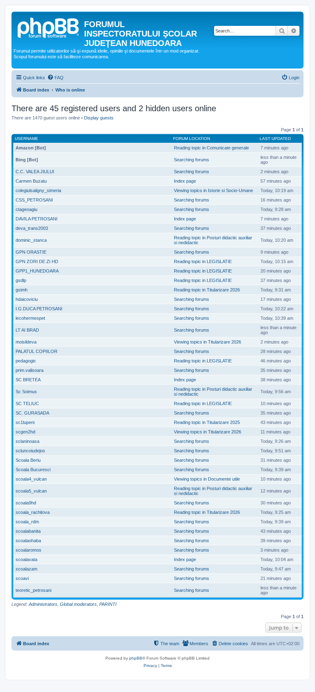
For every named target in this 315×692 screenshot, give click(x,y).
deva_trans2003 (32, 228)
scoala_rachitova (33, 512)
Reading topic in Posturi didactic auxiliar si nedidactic (213, 240)
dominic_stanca (31, 240)
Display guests (99, 117)
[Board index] (49, 27)
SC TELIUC (27, 403)
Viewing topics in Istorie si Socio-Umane (213, 190)
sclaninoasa (27, 441)
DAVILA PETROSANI (36, 218)
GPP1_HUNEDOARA (37, 270)
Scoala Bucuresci (33, 469)
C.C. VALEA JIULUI (35, 171)
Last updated (275, 138)
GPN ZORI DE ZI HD (37, 261)
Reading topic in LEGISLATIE (203, 261)
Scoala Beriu (28, 460)
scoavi (22, 578)
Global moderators (78, 604)
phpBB (135, 658)
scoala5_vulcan (31, 490)
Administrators (43, 604)
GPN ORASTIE (31, 252)
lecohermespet (30, 318)
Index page (185, 181)
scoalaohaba (28, 540)
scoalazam (26, 568)
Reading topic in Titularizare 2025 (207, 422)
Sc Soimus (26, 391)
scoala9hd (26, 502)
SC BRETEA (28, 379)
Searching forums (191, 159)
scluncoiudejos (30, 450)
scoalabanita (28, 531)
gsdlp (21, 280)
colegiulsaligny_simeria (38, 190)
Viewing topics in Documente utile (207, 479)
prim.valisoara (29, 370)
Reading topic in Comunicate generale (211, 147)
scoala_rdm (27, 521)
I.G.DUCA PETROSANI (39, 308)
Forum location (191, 138)
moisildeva (26, 341)
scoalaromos (28, 550)
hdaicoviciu (27, 299)
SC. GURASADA (32, 412)
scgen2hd (25, 431)
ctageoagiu (26, 209)
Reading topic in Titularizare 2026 (207, 289)
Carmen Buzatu (31, 181)
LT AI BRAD (27, 330)
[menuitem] (55, 77)
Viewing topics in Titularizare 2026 (207, 341)
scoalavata (26, 559)
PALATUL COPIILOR (36, 351)
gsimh (21, 289)
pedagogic (26, 360)
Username (26, 138)
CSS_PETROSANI (34, 199)
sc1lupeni (25, 422)
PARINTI (107, 604)
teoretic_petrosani (33, 590)
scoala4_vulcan (31, 479)
